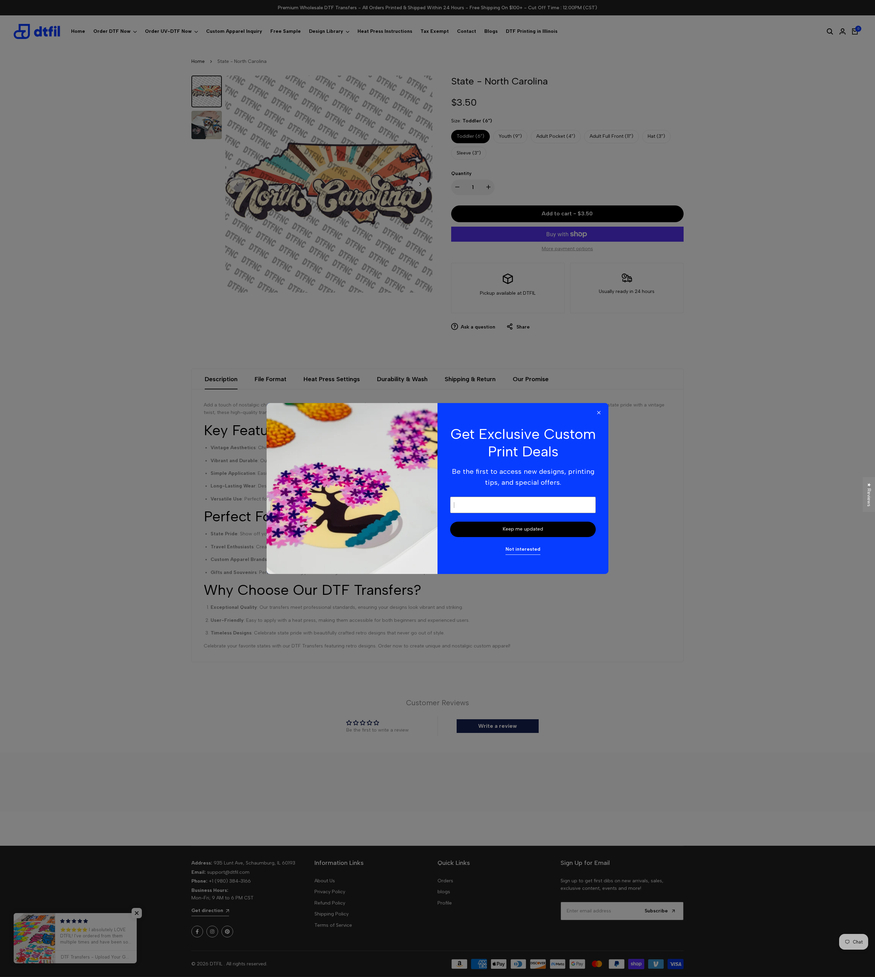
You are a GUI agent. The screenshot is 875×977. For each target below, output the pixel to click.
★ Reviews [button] (869, 495)
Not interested (523, 549)
